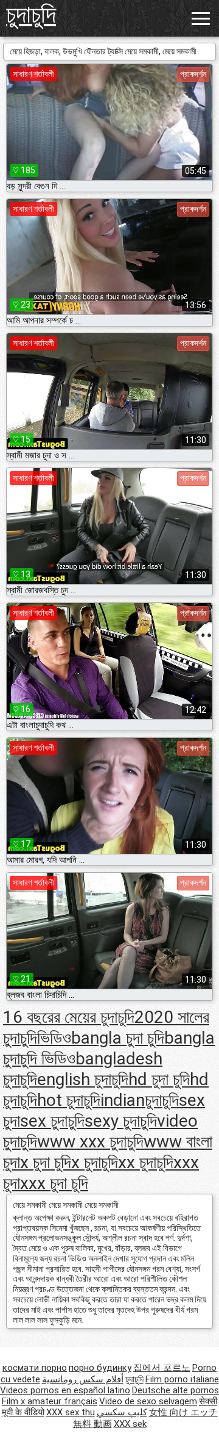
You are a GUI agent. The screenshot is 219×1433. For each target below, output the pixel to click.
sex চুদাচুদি (52, 1121)
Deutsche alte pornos (175, 1390)
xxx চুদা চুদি (54, 1183)
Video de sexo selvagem (148, 1401)
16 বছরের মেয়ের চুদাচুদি (68, 1017)
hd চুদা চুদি (159, 1079)
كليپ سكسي (122, 1412)
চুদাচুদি (31, 14)
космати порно (34, 1367)
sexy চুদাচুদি (121, 1121)
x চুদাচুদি (94, 1162)
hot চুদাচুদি (68, 1100)
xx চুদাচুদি (145, 1162)
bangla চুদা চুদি (117, 1038)
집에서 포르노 (161, 1367)
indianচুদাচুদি (139, 1100)
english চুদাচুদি (82, 1079)
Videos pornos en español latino (65, 1390)
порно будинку (100, 1367)
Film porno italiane (182, 1379)
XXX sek (130, 1423)
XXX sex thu (70, 1412)
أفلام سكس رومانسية (82, 1379)
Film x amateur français (49, 1401)
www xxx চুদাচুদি (90, 1142)
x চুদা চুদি (45, 1162)
